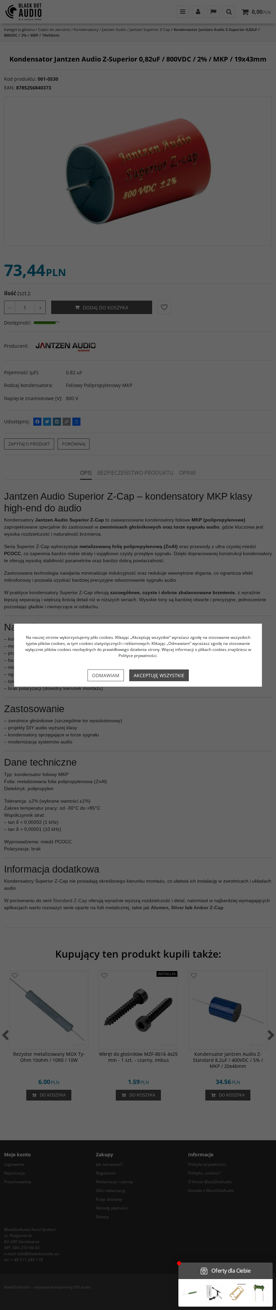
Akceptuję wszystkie (159, 675)
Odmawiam (105, 675)
